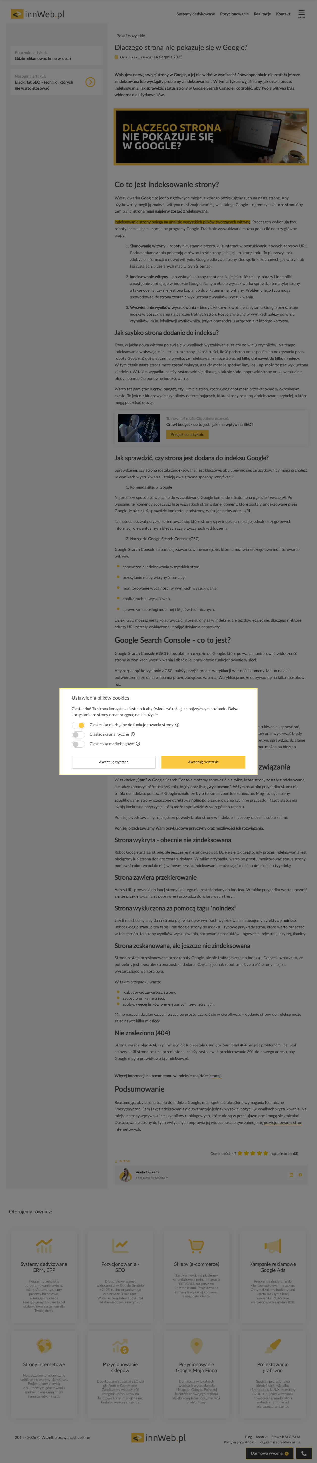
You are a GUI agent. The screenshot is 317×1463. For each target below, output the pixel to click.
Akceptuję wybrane (113, 762)
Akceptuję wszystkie (203, 762)
